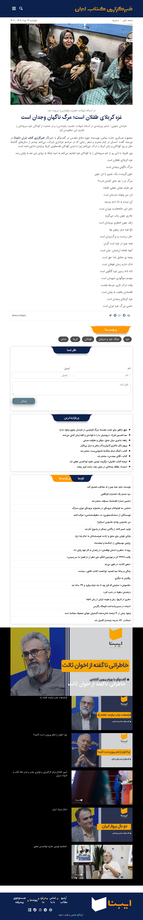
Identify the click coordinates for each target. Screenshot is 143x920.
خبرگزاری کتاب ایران (33, 137)
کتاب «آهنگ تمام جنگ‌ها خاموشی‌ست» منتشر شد (103, 451)
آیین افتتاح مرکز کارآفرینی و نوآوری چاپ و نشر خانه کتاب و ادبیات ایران (40, 773)
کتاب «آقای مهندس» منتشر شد (112, 456)
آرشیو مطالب (63, 900)
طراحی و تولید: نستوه (67, 915)
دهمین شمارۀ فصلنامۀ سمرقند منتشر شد (111, 501)
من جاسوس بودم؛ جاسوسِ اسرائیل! (114, 522)
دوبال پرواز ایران (59, 809)
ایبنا (104, 9)
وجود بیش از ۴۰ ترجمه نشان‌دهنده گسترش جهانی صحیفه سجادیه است (98, 613)
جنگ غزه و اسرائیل (108, 339)
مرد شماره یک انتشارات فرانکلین (116, 494)
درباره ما (43, 900)
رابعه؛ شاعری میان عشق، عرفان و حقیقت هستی (105, 440)
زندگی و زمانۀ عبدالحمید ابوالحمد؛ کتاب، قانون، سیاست (104, 571)
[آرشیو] (29, 910)
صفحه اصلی (128, 20)
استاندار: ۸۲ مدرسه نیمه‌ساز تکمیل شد (112, 620)
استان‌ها (115, 20)
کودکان (88, 339)
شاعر (63, 339)
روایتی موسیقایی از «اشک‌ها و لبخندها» (112, 543)
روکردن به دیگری (123, 578)
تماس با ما (53, 900)
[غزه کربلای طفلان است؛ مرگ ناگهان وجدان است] (71, 64)
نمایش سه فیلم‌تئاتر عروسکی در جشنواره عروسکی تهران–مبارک (101, 508)
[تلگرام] (45, 910)
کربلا (75, 339)
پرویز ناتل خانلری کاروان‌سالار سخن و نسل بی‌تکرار (103, 445)
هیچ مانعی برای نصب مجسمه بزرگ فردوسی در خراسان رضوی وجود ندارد (93, 430)
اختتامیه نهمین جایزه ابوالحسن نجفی (50, 846)
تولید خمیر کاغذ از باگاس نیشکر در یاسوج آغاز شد (108, 529)
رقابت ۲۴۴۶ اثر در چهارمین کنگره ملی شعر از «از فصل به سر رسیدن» (99, 557)
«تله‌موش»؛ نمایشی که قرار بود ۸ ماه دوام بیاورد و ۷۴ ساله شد (101, 585)
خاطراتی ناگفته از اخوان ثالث (97, 684)
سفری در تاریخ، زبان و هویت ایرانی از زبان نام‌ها (108, 599)
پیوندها (33, 900)
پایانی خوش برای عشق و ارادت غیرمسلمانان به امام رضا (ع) (103, 536)
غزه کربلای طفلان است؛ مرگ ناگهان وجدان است (71, 117)
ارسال (24, 401)
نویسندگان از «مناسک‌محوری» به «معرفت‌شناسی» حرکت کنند (102, 515)
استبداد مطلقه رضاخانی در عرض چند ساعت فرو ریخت (102, 467)
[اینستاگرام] (40, 910)
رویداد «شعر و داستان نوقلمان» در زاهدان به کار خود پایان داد (102, 550)
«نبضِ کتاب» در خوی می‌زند (117, 564)
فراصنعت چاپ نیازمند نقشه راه (53, 697)
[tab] (81, 478)
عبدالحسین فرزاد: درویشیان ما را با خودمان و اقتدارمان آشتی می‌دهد (94, 435)
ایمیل (67, 368)
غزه (127, 339)
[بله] (35, 910)
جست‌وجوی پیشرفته (19, 900)
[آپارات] (50, 910)
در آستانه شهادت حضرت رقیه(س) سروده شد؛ (71, 110)
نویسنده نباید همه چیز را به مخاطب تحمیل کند (109, 487)
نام (129, 368)
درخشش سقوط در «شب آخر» (117, 592)
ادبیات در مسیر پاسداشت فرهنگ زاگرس (112, 606)
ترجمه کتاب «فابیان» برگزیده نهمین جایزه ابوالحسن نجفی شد (98, 461)
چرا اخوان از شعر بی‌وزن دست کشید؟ (50, 735)
